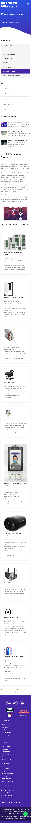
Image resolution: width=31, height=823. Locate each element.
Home (3, 22)
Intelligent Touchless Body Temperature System (15, 484)
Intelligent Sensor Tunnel (11, 617)
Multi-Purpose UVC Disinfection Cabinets (13, 253)
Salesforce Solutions (9, 54)
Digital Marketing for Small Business (18, 122)
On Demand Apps (8, 58)
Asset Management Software (11, 75)
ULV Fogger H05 (9, 382)
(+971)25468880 (8, 792)
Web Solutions (7, 45)
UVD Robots (7, 419)
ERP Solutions (7, 63)
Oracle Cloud (7, 67)
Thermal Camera (9, 583)
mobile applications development (12, 50)
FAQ (4, 109)
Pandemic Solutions (9, 71)
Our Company (6, 88)
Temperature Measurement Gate (13, 656)
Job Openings (6, 99)
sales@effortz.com (8, 798)
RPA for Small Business (15, 131)
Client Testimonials (8, 104)
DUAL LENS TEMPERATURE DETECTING (12, 534)
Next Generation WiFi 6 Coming (17, 140)
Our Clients (6, 93)
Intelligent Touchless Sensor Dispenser (15, 297)
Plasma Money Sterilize (11, 343)
